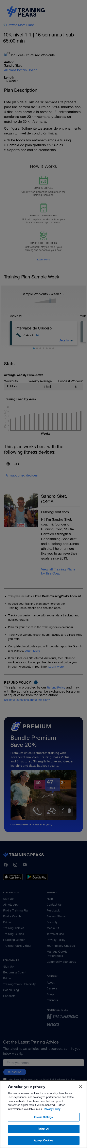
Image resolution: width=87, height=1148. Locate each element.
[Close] (80, 1086)
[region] (43, 1114)
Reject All (43, 1128)
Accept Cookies (43, 1140)
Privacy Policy (52, 1109)
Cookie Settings (43, 1117)
